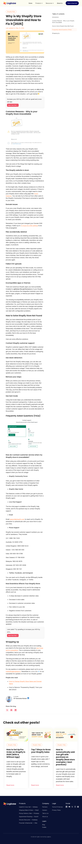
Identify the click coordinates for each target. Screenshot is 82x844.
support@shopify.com (17, 519)
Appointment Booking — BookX (28, 816)
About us (45, 816)
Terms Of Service (57, 807)
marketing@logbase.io (13, 671)
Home (30, 3)
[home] (9, 3)
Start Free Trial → (13, 105)
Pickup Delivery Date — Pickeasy (29, 813)
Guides (44, 827)
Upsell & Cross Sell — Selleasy (28, 807)
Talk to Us (45, 813)
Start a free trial (72, 3)
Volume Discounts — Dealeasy (28, 820)
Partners (44, 807)
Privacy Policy (56, 810)
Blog (43, 824)
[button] (39, 3)
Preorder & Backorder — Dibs (28, 823)
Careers (44, 810)
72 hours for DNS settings (29, 225)
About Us (59, 3)
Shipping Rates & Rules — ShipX (29, 810)
